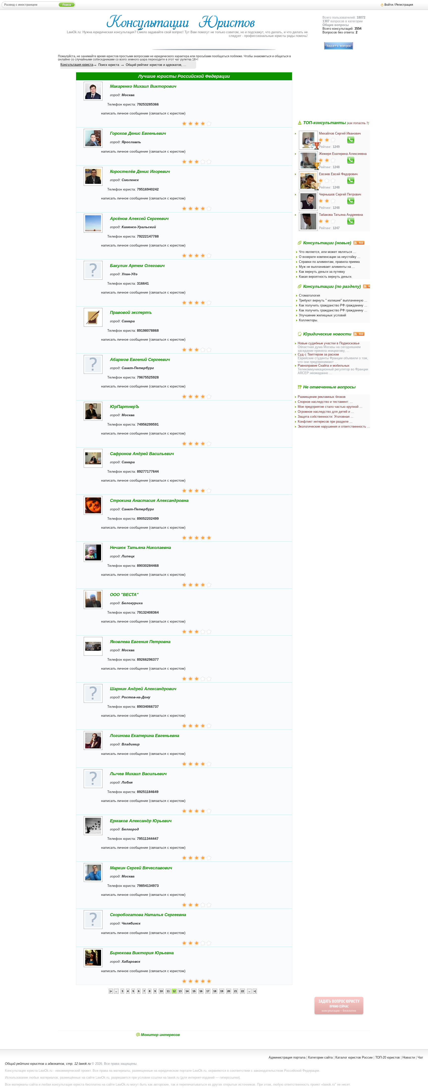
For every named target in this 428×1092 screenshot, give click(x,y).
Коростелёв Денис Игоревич (140, 171)
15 (193, 991)
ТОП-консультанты (324, 122)
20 (228, 991)
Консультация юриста (76, 64)
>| (255, 991)
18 (214, 991)
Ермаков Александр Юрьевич (141, 821)
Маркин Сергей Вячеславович (141, 868)
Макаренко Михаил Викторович (143, 86)
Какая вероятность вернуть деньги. (325, 276)
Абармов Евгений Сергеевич (140, 359)
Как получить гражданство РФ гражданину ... (333, 305)
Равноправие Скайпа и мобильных (323, 365)
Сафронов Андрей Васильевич (142, 453)
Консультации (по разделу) (332, 286)
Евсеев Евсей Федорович (338, 174)
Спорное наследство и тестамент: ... (325, 402)
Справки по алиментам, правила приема (329, 262)
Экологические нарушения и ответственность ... (334, 426)
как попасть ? (358, 123)
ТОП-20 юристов (387, 1057)
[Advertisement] (335, 89)
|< (111, 991)
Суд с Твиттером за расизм (318, 354)
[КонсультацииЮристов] (183, 25)
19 (221, 991)
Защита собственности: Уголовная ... (325, 416)
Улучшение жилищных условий (322, 315)
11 (168, 991)
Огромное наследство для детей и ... (326, 411)
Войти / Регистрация (398, 4)
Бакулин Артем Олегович (137, 265)
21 (235, 991)
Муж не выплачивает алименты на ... (327, 267)
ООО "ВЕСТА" (124, 594)
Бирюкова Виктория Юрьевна (142, 953)
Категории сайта (320, 1057)
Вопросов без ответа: (339, 32)
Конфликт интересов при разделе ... (325, 421)
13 (180, 991)
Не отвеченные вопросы (329, 387)
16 (200, 991)
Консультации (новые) (327, 243)
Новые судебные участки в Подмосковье (328, 343)
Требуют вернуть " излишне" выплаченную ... (333, 300)
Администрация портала (287, 1057)
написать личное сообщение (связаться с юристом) (143, 113)
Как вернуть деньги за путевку (322, 271)
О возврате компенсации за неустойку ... (329, 257)
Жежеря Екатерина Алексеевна (343, 154)
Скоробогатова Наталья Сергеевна (148, 914)
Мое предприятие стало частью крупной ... (330, 407)
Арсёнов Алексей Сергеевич (139, 218)
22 (242, 991)
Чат (420, 1057)
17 (207, 991)
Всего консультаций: (341, 28)
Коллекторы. (308, 320)
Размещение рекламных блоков (322, 397)
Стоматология (309, 295)
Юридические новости (327, 334)
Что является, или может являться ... (327, 252)
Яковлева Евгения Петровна (140, 641)
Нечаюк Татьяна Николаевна (140, 547)
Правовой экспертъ (131, 312)
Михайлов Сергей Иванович (340, 133)
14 (187, 991)
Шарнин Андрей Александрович (143, 688)
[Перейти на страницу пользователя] (93, 101)
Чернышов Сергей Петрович (340, 194)
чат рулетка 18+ (186, 59)
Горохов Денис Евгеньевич (138, 133)
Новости (408, 1057)
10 (161, 991)
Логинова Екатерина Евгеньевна (144, 735)
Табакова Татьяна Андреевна (341, 215)
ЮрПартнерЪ (124, 406)
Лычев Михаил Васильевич (138, 773)
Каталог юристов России (354, 1057)
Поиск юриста (108, 65)
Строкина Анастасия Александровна (149, 500)
